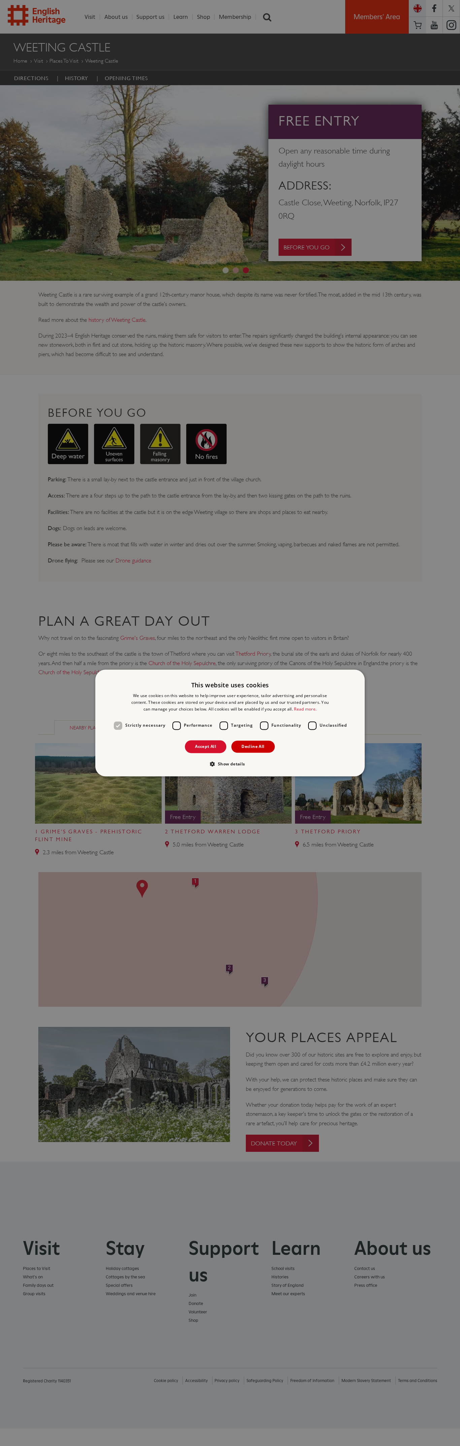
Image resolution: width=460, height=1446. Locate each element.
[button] (230, 764)
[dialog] (230, 722)
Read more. (305, 709)
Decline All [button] (252, 746)
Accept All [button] (205, 746)
